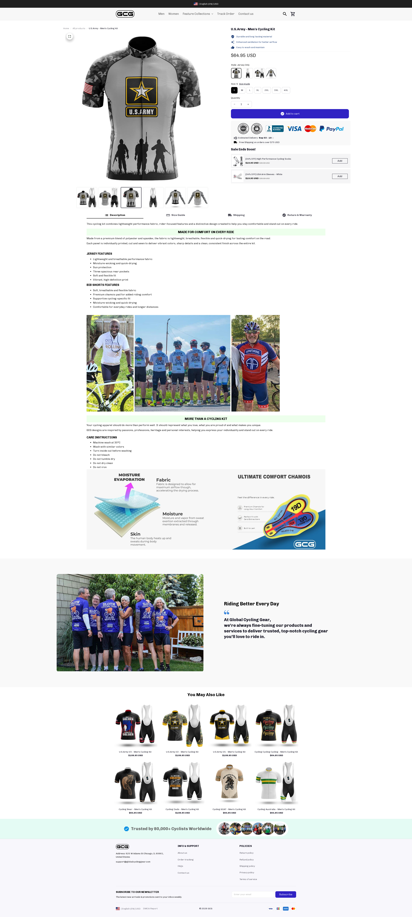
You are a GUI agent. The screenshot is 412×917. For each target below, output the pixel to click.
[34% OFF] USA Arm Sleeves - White (263, 174)
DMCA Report (150, 908)
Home (66, 28)
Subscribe (285, 894)
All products (79, 28)
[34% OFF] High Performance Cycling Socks (268, 158)
